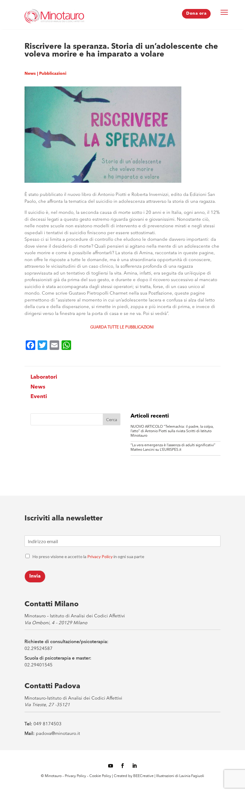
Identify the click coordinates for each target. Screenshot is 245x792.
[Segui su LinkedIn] (134, 765)
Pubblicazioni (52, 73)
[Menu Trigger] (224, 12)
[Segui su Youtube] (110, 765)
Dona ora (196, 13)
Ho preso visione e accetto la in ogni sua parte (88, 556)
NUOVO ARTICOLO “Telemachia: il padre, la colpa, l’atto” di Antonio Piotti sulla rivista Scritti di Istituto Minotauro (172, 431)
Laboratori (43, 377)
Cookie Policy (100, 776)
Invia (35, 576)
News (30, 73)
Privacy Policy (100, 556)
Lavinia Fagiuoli (191, 776)
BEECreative (143, 776)
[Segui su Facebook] (122, 765)
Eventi (38, 396)
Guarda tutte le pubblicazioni (122, 327)
